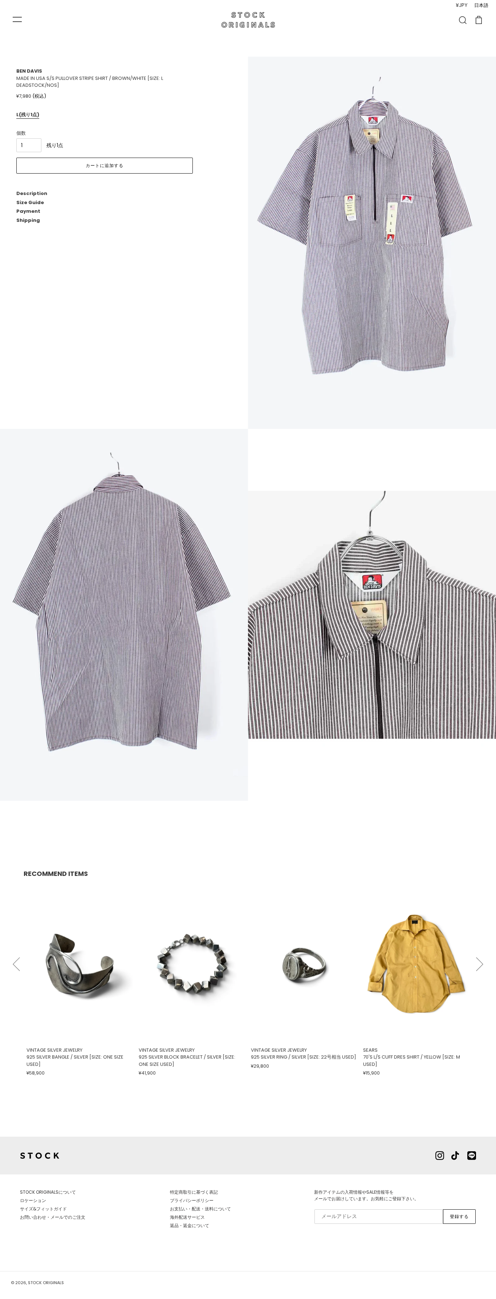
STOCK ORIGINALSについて (48, 1192)
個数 (21, 133)
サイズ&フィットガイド (43, 1209)
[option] (80, 980)
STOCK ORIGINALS (46, 1283)
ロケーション (33, 1200)
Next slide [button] (479, 961)
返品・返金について (189, 1225)
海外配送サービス (187, 1217)
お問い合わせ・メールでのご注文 (52, 1217)
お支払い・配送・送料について (200, 1209)
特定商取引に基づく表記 (194, 1192)
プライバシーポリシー (192, 1200)
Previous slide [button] (16, 961)
